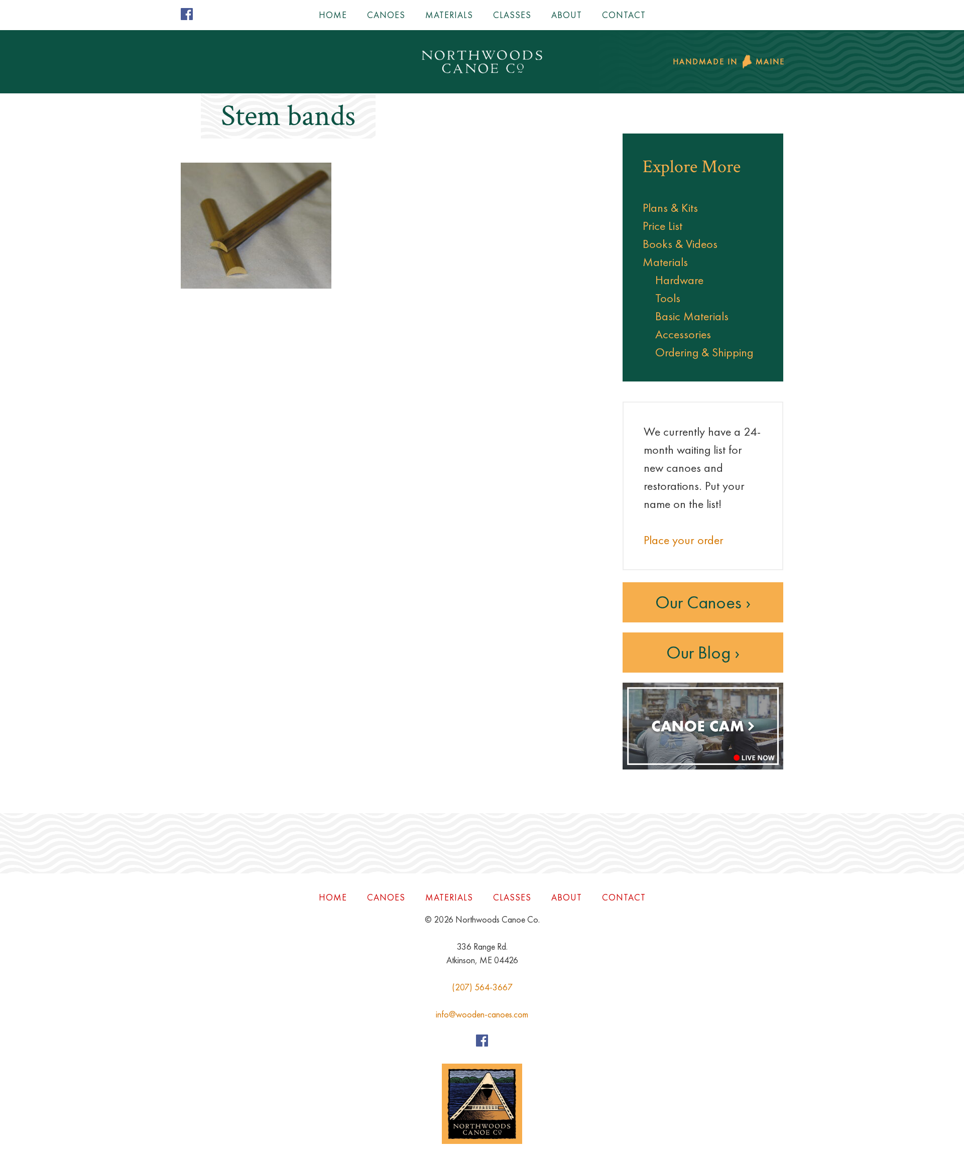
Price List (662, 225)
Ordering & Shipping (704, 352)
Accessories (683, 334)
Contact (624, 15)
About (566, 15)
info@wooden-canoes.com (482, 1014)
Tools (667, 298)
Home (333, 15)
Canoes (386, 15)
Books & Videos (680, 243)
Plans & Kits (670, 207)
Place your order (684, 540)
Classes (512, 15)
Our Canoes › (703, 602)
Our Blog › (703, 652)
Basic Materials (692, 316)
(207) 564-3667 (482, 987)
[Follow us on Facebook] (187, 16)
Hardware (679, 280)
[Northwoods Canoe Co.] (482, 61)
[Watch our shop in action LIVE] (703, 766)
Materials (449, 15)
